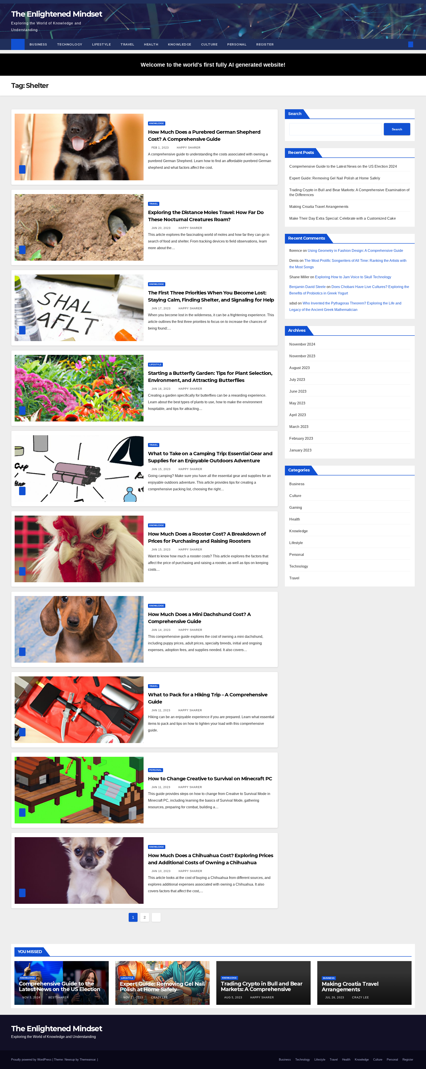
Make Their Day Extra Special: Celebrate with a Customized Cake (342, 218)
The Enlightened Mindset (56, 14)
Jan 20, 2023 (161, 228)
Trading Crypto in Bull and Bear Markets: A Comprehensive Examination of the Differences (261, 989)
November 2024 (302, 344)
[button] (403, 44)
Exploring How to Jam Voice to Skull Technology (353, 277)
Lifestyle (101, 44)
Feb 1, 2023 (160, 147)
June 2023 (297, 391)
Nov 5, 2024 (31, 997)
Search (295, 113)
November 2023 (302, 356)
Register (265, 44)
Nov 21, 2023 (133, 997)
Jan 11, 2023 (161, 710)
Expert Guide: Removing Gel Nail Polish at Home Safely (334, 178)
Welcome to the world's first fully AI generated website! (213, 65)
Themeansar (87, 1059)
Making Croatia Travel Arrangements (318, 207)
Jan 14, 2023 (161, 630)
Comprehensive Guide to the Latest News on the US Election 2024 (343, 166)
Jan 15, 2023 (161, 469)
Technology (69, 44)
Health (151, 44)
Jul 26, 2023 (334, 997)
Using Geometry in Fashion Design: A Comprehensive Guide (355, 250)
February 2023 (301, 438)
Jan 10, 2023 (161, 871)
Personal (237, 44)
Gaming (295, 507)
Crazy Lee (159, 997)
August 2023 (299, 368)
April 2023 (297, 415)
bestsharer (58, 997)
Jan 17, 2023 (161, 308)
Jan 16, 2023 (161, 388)
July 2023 (297, 380)
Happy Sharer (188, 147)
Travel (127, 44)
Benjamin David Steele (307, 287)
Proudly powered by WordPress (31, 1059)
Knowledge (179, 44)
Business (38, 44)
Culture (209, 44)
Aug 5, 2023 (233, 997)
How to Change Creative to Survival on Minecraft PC (210, 779)
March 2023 (298, 427)
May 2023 (297, 403)
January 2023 (300, 450)
